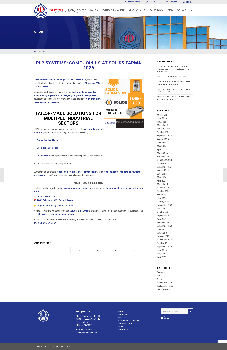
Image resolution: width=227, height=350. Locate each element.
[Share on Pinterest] (98, 250)
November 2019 (164, 240)
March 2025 (162, 153)
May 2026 (161, 122)
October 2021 (163, 212)
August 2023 (163, 194)
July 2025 (161, 142)
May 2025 (161, 146)
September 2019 (164, 246)
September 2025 (164, 135)
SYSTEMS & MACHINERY (128, 320)
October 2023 (163, 191)
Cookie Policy (65, 346)
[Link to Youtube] (187, 2)
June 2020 (162, 233)
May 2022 (161, 208)
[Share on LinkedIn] (116, 250)
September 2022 (164, 205)
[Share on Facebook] (43, 250)
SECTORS (122, 317)
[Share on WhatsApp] (80, 250)
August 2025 (163, 139)
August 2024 (163, 170)
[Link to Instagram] (191, 2)
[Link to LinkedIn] (183, 2)
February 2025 (163, 156)
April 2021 (161, 219)
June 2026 (162, 118)
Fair (158, 275)
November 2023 (164, 187)
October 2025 (163, 132)
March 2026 (162, 125)
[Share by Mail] (134, 250)
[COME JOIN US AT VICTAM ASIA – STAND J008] (225, 175)
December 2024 (164, 160)
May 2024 (161, 177)
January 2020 (163, 236)
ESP (175, 2)
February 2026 (163, 128)
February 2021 (163, 222)
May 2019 (161, 253)
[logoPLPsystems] (58, 7)
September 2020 (164, 226)
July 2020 (161, 229)
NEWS (120, 327)
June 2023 (162, 198)
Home (36, 51)
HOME (120, 311)
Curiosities (162, 272)
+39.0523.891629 (133, 2)
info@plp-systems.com (152, 2)
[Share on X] (61, 250)
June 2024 (162, 174)
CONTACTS (123, 330)
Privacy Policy (54, 346)
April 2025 (161, 149)
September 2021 (164, 215)
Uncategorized (163, 289)
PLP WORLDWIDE (125, 324)
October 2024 (163, 163)
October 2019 (163, 243)
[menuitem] (71, 10)
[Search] (190, 10)
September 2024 (164, 167)
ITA (167, 2)
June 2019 (162, 250)
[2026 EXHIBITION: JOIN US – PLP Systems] (2, 175)
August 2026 (163, 115)
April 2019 (161, 257)
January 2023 (163, 201)
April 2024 (161, 181)
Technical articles (165, 282)
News (42, 51)
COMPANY (122, 314)
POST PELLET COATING (166, 77)
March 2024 (162, 184)
